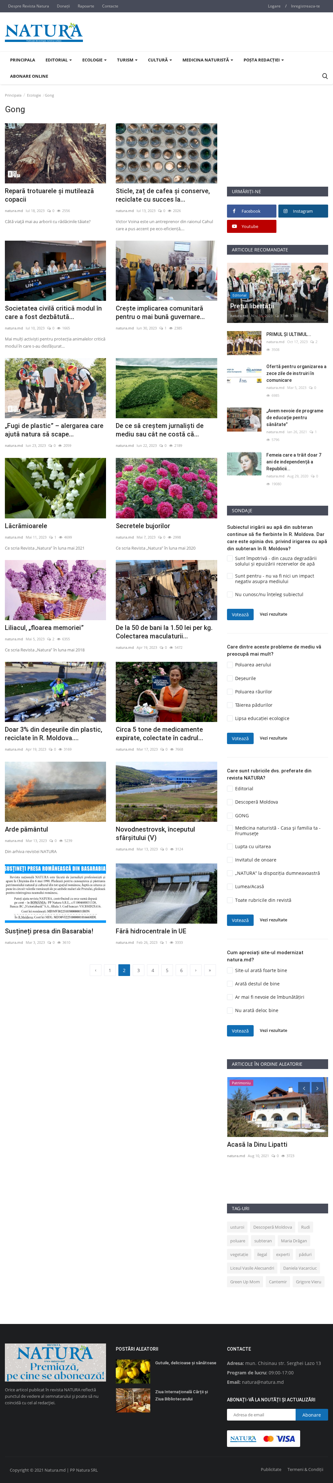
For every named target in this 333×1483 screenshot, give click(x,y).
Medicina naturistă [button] (206, 60)
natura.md (14, 210)
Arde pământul (26, 829)
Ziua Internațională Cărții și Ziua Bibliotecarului (181, 1395)
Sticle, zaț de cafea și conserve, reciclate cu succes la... (163, 195)
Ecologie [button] (92, 60)
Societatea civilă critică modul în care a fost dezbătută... (53, 312)
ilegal (262, 1254)
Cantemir (278, 1282)
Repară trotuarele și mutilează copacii (49, 195)
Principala (22, 60)
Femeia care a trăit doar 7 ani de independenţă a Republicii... (293, 461)
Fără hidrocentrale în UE (151, 931)
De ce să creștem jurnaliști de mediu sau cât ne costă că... (160, 430)
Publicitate (271, 1469)
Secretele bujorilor (143, 526)
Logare (274, 6)
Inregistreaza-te (305, 6)
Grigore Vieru (308, 1282)
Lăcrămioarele (26, 526)
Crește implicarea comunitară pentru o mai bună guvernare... (160, 312)
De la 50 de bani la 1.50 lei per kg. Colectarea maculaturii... (164, 632)
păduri (305, 1254)
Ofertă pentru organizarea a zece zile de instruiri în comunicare (296, 373)
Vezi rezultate (273, 614)
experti (283, 1254)
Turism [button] (125, 60)
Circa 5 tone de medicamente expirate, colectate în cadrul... (159, 734)
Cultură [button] (158, 60)
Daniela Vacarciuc (300, 1268)
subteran (263, 1241)
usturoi (237, 1227)
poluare (237, 1241)
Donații (63, 6)
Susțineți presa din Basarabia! (49, 931)
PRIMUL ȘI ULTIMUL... (288, 334)
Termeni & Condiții (305, 1469)
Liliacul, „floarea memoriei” (44, 628)
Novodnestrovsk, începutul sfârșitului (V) (155, 833)
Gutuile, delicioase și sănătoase (185, 1362)
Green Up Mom (245, 1282)
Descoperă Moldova (272, 1227)
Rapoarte (86, 6)
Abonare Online (29, 76)
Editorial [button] (57, 60)
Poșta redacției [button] (262, 60)
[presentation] (304, 1088)
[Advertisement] (277, 145)
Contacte (110, 6)
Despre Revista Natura (28, 6)
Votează (240, 614)
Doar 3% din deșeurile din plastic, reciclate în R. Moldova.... (53, 734)
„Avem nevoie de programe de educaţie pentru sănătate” (294, 417)
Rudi (305, 1227)
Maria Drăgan (294, 1241)
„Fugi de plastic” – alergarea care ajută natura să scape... (54, 430)
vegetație (239, 1254)
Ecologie (34, 95)
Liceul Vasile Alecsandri (252, 1268)
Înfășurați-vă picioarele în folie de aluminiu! (276, 1149)
